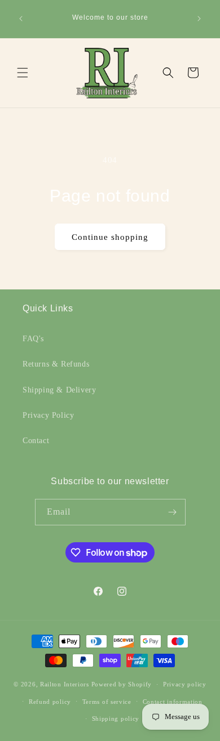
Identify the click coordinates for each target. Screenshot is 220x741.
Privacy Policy (48, 415)
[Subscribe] (172, 512)
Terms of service (106, 701)
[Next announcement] (199, 18)
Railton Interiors (64, 684)
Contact (36, 440)
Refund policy (50, 701)
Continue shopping (110, 237)
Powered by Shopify (121, 684)
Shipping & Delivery (59, 390)
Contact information (173, 701)
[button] (22, 72)
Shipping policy (116, 718)
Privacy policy (184, 684)
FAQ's (33, 338)
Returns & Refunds (56, 364)
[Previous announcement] (20, 18)
